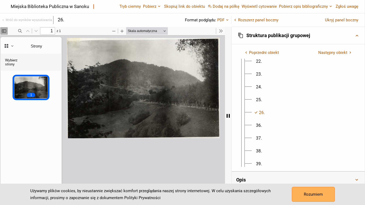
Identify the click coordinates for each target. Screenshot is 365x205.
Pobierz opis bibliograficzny (303, 6)
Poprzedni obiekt (264, 52)
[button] (298, 35)
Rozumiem (313, 194)
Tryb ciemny (130, 6)
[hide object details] (228, 116)
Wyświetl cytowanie (259, 6)
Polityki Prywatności (142, 197)
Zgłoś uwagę (347, 6)
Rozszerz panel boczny (258, 20)
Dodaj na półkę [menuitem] (226, 6)
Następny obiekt (332, 52)
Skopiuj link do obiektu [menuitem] (184, 6)
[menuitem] (258, 61)
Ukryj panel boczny (341, 20)
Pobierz (149, 6)
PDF (220, 20)
